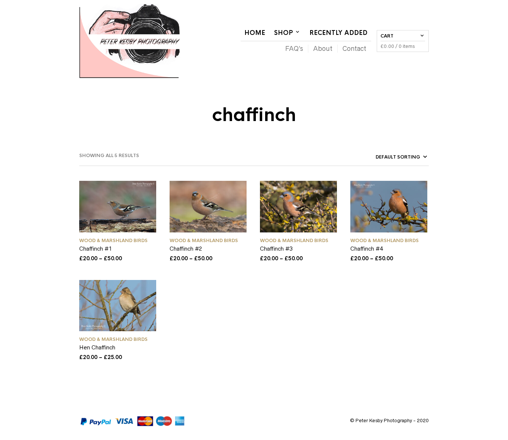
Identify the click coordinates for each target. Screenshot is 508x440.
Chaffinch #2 (186, 248)
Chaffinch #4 (366, 248)
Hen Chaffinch (97, 347)
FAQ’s (294, 48)
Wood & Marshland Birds (113, 241)
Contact (354, 48)
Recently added (338, 33)
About (322, 48)
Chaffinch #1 (95, 248)
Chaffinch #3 (276, 248)
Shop (283, 33)
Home (254, 33)
